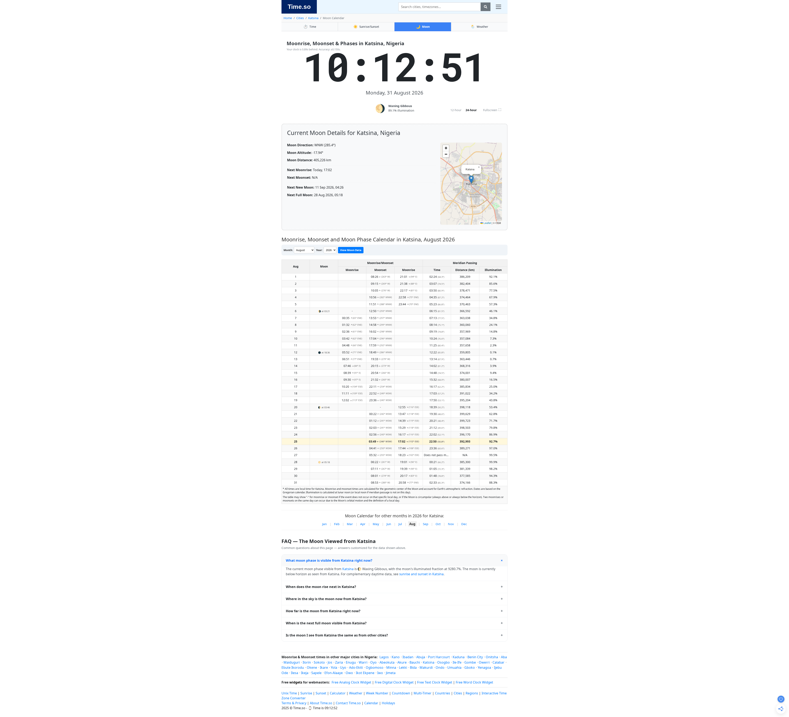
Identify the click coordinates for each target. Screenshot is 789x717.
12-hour (455, 110)
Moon (423, 26)
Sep (425, 524)
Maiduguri (292, 662)
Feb (336, 524)
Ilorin (307, 662)
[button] (471, 179)
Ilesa (294, 673)
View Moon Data (350, 250)
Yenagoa (484, 667)
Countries (442, 693)
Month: (288, 250)
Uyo (343, 667)
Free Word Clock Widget (474, 682)
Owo (349, 673)
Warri (363, 662)
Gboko (469, 667)
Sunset (321, 693)
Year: (319, 250)
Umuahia (454, 667)
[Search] (485, 6)
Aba (504, 657)
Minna (391, 667)
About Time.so (321, 703)
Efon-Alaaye (333, 673)
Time (309, 26)
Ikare (324, 667)
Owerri (484, 662)
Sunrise (306, 693)
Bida (413, 667)
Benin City (475, 657)
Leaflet (487, 223)
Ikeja (304, 673)
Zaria (339, 662)
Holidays (388, 703)
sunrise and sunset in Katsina (421, 574)
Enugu (351, 662)
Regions (472, 693)
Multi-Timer (422, 693)
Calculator (338, 693)
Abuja (420, 657)
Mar (350, 524)
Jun (388, 524)
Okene (312, 667)
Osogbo (443, 662)
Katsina (313, 18)
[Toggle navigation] (498, 7)
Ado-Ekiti (356, 667)
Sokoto (319, 662)
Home (288, 18)
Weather (479, 26)
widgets (295, 682)
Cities (300, 18)
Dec (464, 524)
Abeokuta (387, 662)
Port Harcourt (439, 657)
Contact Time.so (348, 703)
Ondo (440, 667)
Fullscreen (492, 109)
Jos (330, 662)
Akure (402, 662)
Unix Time (289, 693)
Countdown (401, 693)
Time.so (299, 6)
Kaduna (459, 657)
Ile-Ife (457, 662)
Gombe (470, 662)
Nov (451, 524)
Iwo (380, 673)
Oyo (373, 662)
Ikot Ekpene (365, 673)
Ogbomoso (374, 667)
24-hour (471, 110)
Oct (438, 524)
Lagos (384, 657)
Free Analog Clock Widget (351, 682)
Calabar (498, 662)
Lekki (403, 667)
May (376, 524)
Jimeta (391, 673)
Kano (396, 657)
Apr (362, 524)
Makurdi (426, 667)
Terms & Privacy (293, 703)
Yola (334, 667)
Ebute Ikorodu (292, 667)
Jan (324, 524)
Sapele (316, 673)
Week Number (377, 693)
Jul (400, 524)
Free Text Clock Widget (434, 682)
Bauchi (414, 662)
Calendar (371, 703)
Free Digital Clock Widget (394, 682)
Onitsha (492, 657)
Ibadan (408, 657)
